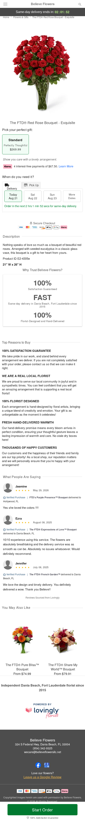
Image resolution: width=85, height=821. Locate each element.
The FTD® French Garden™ (45, 574)
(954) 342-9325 (42, 748)
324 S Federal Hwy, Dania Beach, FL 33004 (42, 744)
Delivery (12, 187)
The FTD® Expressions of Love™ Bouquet (53, 529)
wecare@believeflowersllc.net (42, 752)
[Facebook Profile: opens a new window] (38, 765)
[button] (76, 812)
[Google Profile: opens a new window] (47, 765)
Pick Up (34, 185)
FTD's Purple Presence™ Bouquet (48, 497)
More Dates (72, 196)
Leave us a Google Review (42, 777)
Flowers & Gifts (20, 17)
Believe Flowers (43, 4)
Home (6, 17)
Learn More (66, 166)
